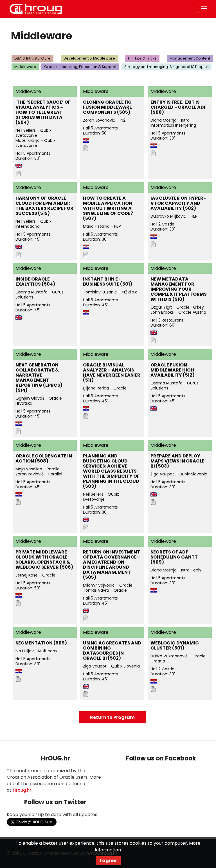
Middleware (25, 66)
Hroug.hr (22, 790)
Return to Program (112, 717)
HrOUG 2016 (36, 9)
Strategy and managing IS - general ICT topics (166, 66)
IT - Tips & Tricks (142, 58)
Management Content (190, 58)
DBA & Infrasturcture (32, 58)
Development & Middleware (89, 58)
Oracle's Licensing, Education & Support (80, 66)
